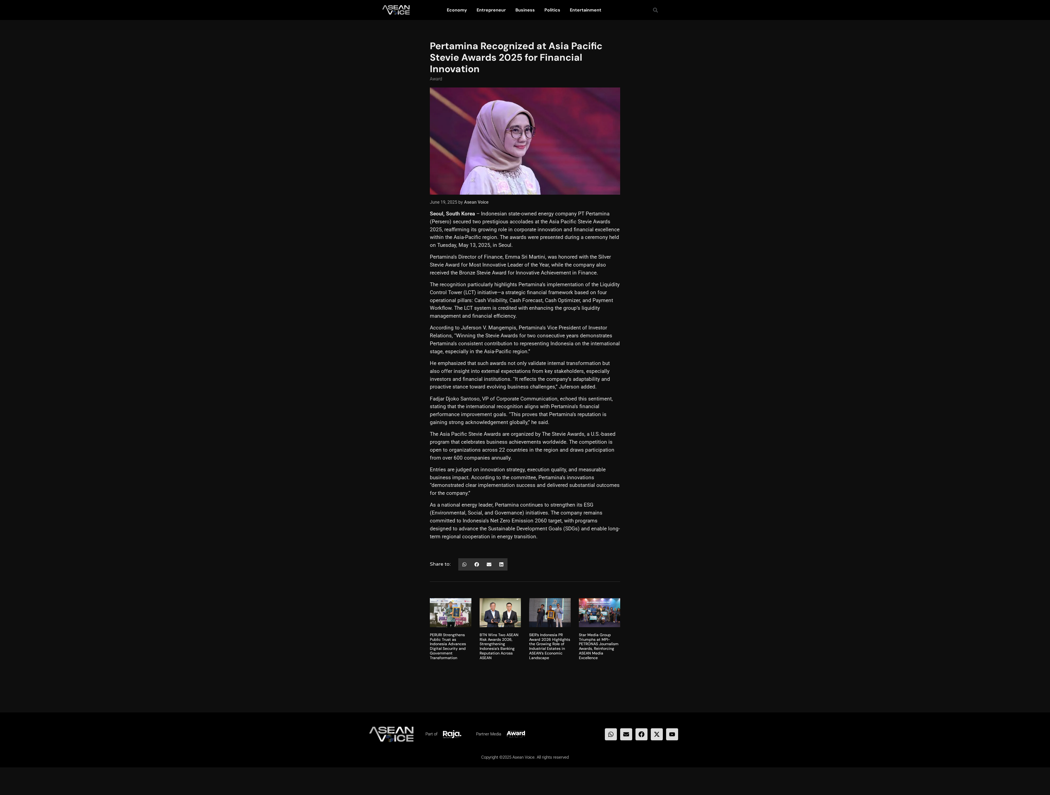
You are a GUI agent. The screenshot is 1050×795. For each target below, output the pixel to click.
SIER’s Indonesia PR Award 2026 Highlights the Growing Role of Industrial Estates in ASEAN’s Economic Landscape (549, 646)
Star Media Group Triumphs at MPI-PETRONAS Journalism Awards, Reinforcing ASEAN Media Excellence (599, 646)
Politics (552, 10)
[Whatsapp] (611, 734)
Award (436, 78)
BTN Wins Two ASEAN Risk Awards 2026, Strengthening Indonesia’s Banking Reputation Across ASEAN (499, 646)
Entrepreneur (491, 10)
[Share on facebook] (477, 564)
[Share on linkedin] (501, 564)
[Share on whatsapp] (464, 564)
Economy (457, 10)
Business (525, 10)
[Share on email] (489, 564)
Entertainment (585, 10)
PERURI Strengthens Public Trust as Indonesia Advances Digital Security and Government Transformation (448, 646)
